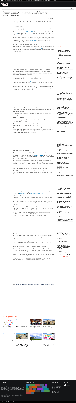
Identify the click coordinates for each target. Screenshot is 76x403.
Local (21, 8)
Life (53, 8)
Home (11, 8)
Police (46, 385)
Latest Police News (55, 390)
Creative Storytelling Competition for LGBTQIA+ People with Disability (64, 107)
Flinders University (40, 284)
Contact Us (57, 401)
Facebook (68, 385)
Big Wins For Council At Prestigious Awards (63, 158)
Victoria (30, 387)
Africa (17, 284)
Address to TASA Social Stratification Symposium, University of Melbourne (63, 169)
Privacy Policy (67, 401)
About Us (52, 401)
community (42, 385)
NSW (27, 387)
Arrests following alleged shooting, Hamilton (63, 240)
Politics (26, 8)
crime (32, 392)
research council (20, 285)
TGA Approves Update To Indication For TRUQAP (63, 163)
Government (33, 385)
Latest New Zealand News (56, 388)
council (27, 389)
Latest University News (56, 391)
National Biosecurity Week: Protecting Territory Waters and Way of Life (65, 57)
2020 (31, 31)
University (44, 387)
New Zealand (37, 391)
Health (49, 8)
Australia (19, 284)
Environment (46, 389)
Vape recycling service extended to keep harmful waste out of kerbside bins (63, 235)
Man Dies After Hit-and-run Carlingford (64, 213)
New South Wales (40, 389)
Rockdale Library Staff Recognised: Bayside (62, 73)
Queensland (40, 387)
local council (35, 387)
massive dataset (19, 77)
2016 (27, 31)
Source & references (50, 264)
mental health (51, 284)
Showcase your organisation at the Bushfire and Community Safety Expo (65, 93)
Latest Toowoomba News (56, 386)
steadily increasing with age (36, 193)
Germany (46, 284)
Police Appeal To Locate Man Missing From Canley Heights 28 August (64, 145)
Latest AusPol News (55, 392)
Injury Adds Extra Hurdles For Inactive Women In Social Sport (65, 78)
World (57, 8)
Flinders (35, 284)
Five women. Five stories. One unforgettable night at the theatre (64, 207)
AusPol (31, 389)
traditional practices (38, 155)
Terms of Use (62, 401)
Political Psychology (37, 48)
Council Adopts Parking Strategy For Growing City (63, 253)
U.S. (35, 285)
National (16, 8)
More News (65, 256)
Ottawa (14, 285)
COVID (16, 33)
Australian (37, 385)
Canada (28, 284)
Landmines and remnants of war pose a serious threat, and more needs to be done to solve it (64, 100)
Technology (43, 8)
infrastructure (32, 391)
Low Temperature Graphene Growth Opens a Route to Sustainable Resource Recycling (65, 152)
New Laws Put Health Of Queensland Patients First (63, 51)
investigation (47, 391)
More (14, 391)
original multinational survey (35, 81)
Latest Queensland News (56, 387)
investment (28, 392)
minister (34, 389)
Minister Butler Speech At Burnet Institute (63, 202)
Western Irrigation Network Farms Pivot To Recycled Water (65, 174)
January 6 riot (33, 40)
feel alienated (30, 123)
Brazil (23, 284)
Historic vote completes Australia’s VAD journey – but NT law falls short (31, 0)
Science (37, 8)
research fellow (26, 285)
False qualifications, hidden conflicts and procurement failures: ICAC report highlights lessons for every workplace (64, 195)
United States (39, 285)
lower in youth (22, 193)
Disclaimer (72, 401)
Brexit (21, 31)
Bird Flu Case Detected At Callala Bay (63, 68)
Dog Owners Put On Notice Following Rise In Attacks (64, 62)
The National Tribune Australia (9, 401)
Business (32, 8)
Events (31, 284)
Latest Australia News (55, 384)
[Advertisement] (55, 4)
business (42, 391)
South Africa (31, 285)
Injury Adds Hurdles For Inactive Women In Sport (65, 130)
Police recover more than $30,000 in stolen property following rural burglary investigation (63, 247)
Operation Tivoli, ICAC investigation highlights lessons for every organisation (65, 219)
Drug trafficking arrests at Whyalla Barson (63, 189)
